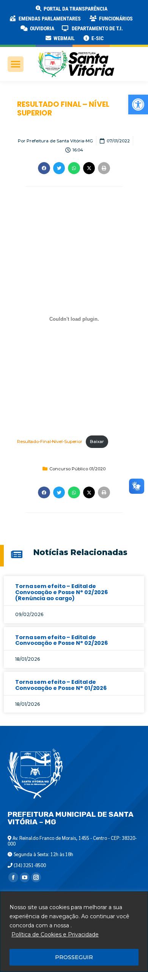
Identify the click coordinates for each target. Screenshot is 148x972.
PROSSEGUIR (74, 957)
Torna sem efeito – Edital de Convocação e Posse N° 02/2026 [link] (61, 640)
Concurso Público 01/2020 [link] (77, 468)
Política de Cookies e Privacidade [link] (55, 934)
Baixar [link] (97, 441)
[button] (122, 11)
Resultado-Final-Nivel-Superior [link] (49, 441)
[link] (138, 104)
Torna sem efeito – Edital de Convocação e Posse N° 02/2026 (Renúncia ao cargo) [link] (61, 592)
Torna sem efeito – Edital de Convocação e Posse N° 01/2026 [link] (61, 685)
